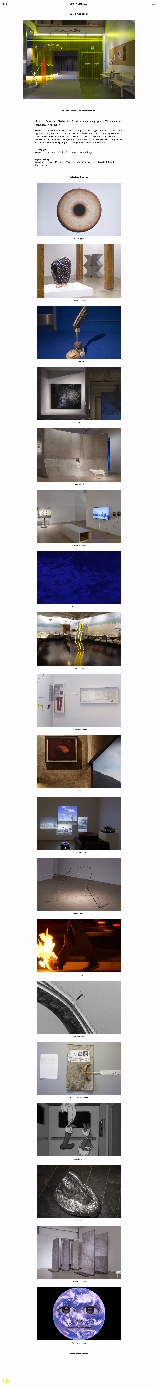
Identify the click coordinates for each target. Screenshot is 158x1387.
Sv (4, 4)
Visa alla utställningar (79, 1354)
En (7, 4)
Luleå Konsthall (88, 110)
